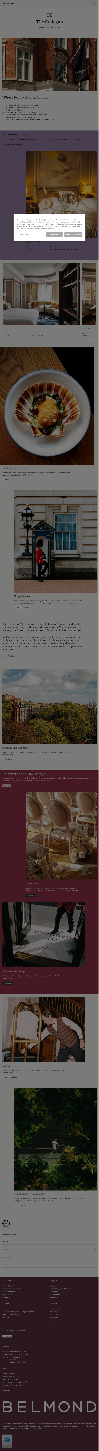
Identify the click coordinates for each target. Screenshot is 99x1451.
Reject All (54, 234)
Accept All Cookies (73, 234)
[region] (49, 227)
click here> (51, 228)
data (28, 222)
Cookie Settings (25, 234)
